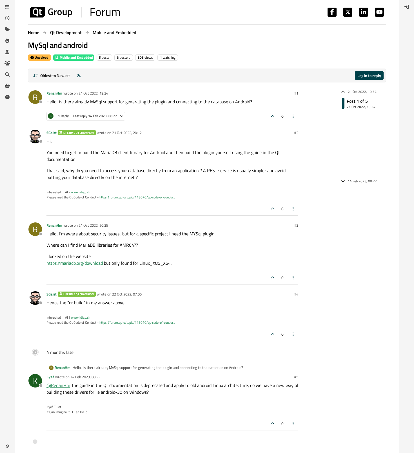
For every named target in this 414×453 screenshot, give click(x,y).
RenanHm (54, 93)
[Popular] (7, 40)
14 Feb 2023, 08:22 (85, 377)
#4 (296, 294)
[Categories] (7, 6)
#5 (296, 377)
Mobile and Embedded (76, 57)
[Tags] (7, 29)
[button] (7, 446)
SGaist (51, 132)
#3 (296, 225)
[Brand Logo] (75, 12)
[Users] (7, 51)
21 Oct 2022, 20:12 (127, 132)
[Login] (407, 6)
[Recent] (7, 18)
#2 (296, 132)
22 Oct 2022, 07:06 (127, 294)
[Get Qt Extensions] (7, 85)
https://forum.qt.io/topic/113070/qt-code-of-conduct (137, 197)
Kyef (50, 377)
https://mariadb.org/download (74, 263)
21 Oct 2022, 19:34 (93, 93)
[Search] (7, 74)
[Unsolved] (7, 97)
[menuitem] (407, 6)
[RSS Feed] (79, 75)
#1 (296, 93)
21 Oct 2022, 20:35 (93, 225)
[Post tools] (293, 116)
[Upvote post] (273, 116)
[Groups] (7, 63)
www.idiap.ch (80, 192)
